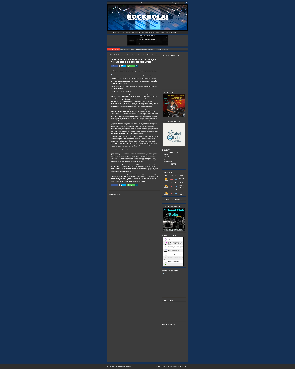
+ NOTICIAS (144, 32)
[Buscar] (186, 3)
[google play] (175, 3)
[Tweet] (123, 66)
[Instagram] (174, 3)
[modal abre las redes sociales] (136, 66)
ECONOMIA (116, 54)
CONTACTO (175, 32)
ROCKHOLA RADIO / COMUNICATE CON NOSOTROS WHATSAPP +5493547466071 (137, 2)
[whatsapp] (177, 3)
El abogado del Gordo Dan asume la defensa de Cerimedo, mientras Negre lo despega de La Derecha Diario (142, 49)
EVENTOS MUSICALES (132, 32)
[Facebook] (172, 3)
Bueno (166, 154)
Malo (166, 158)
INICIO (110, 32)
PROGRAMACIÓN (166, 32)
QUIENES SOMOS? (155, 32)
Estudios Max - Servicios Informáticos (179, 366)
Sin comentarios (168, 161)
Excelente (167, 156)
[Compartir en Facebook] (114, 66)
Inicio (111, 54)
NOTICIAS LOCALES (119, 32)
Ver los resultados (174, 167)
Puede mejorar (168, 159)
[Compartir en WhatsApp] (131, 66)
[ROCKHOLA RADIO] (147, 17)
